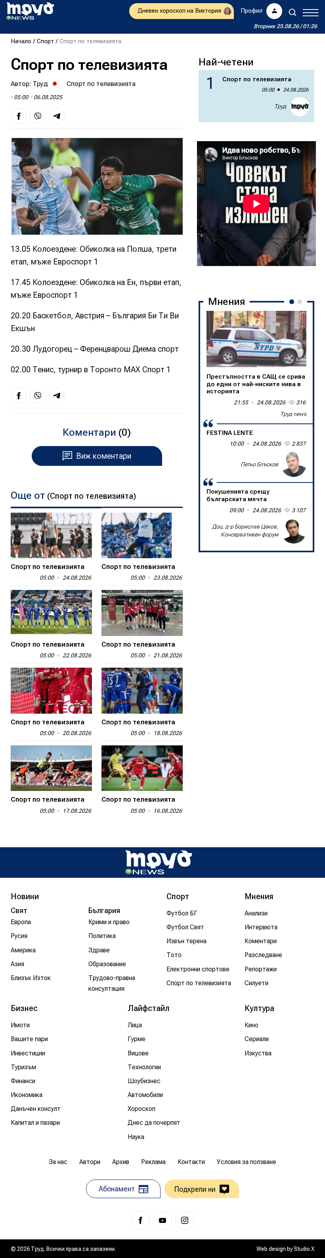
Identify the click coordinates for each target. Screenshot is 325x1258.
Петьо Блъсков (259, 464)
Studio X (304, 1249)
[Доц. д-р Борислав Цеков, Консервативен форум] (293, 531)
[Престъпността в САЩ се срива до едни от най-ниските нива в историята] (256, 339)
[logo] (30, 11)
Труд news (293, 414)
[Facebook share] (19, 116)
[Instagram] (184, 1220)
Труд (40, 84)
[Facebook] (140, 1220)
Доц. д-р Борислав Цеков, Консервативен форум (245, 530)
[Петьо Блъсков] (293, 464)
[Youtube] (162, 1220)
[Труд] (158, 862)
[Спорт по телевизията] (51, 535)
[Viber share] (38, 116)
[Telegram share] (57, 116)
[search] (292, 12)
